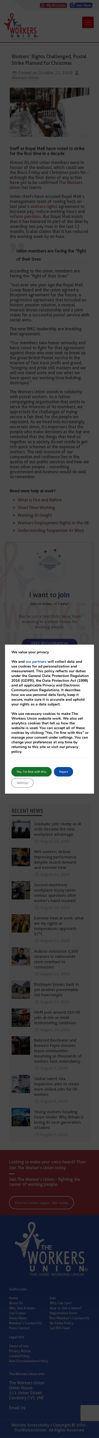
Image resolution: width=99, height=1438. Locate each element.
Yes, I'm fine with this (31, 772)
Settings (22, 783)
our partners (36, 661)
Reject (63, 772)
